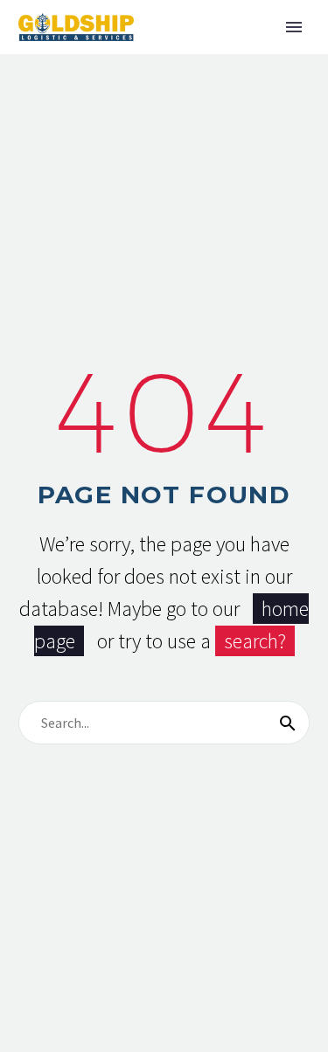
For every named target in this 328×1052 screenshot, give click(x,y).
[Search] (288, 722)
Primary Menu (294, 27)
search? (255, 640)
